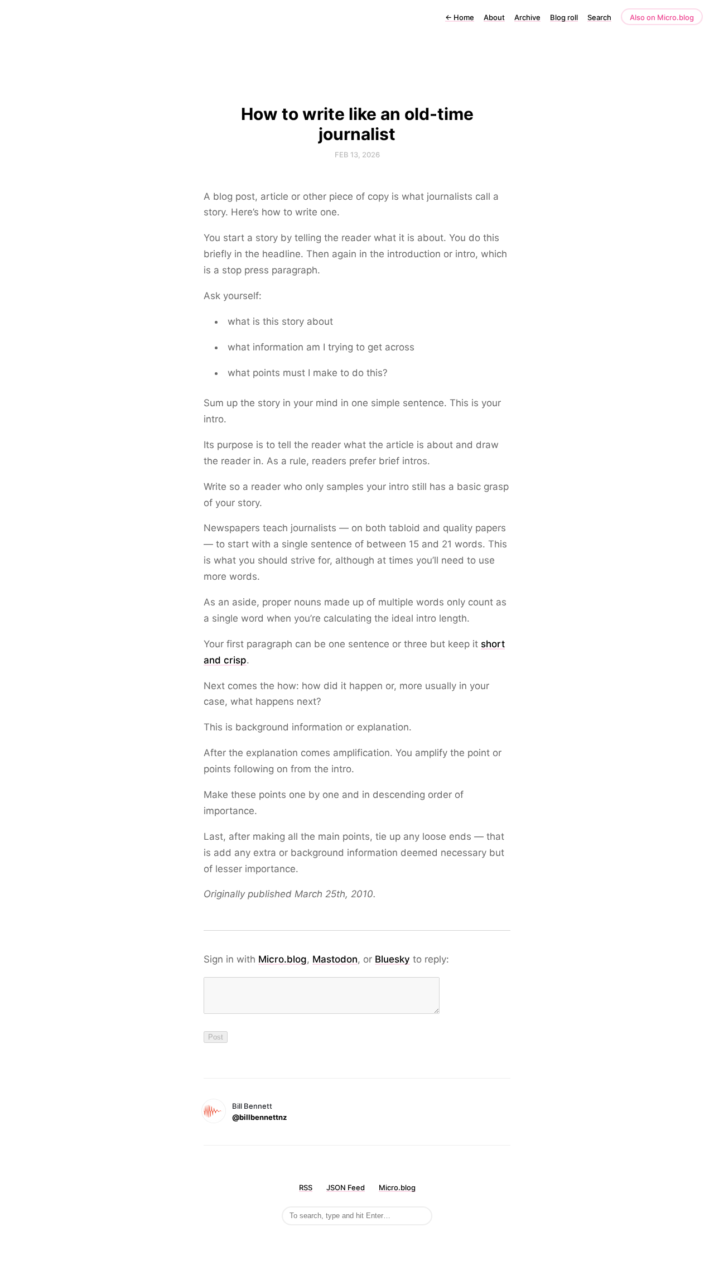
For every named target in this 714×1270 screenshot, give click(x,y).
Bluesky (392, 959)
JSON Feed (345, 1187)
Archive (527, 17)
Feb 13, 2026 (357, 154)
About (494, 17)
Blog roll (564, 17)
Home (459, 17)
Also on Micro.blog (662, 17)
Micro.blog (282, 959)
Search (599, 17)
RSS (305, 1187)
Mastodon (335, 959)
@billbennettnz (259, 1117)
